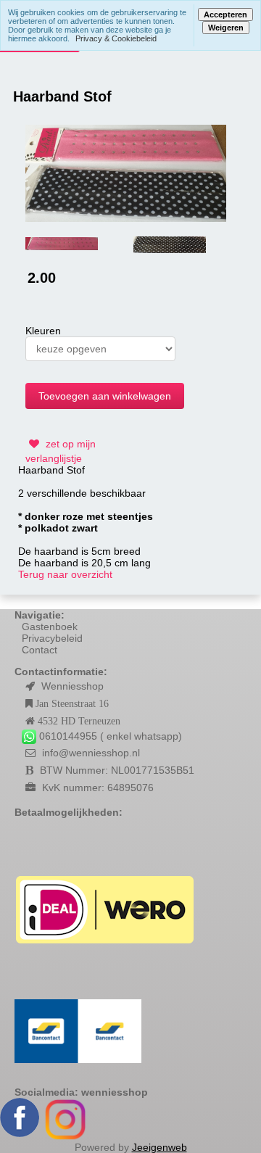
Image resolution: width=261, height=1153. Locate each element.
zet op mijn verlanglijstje (60, 451)
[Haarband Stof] (125, 172)
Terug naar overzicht (65, 574)
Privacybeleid (52, 638)
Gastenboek (50, 626)
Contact (39, 650)
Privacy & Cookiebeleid (116, 38)
